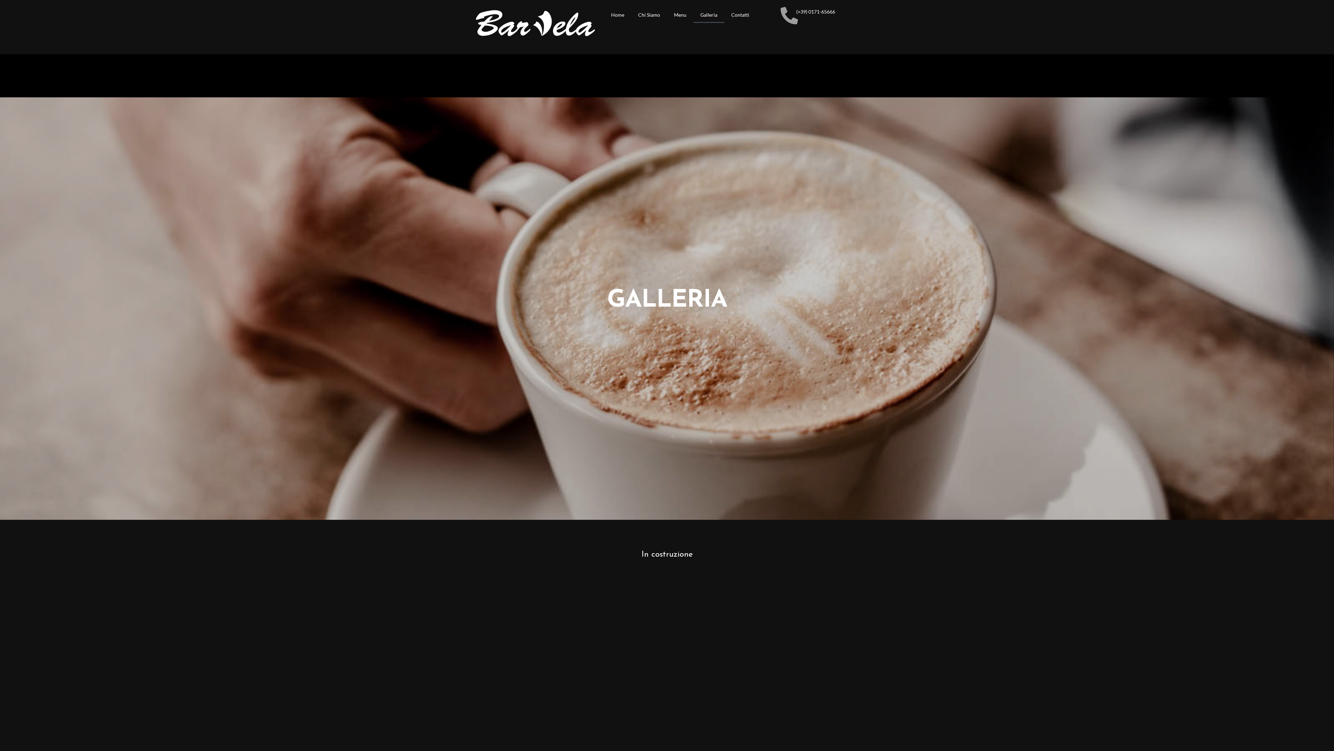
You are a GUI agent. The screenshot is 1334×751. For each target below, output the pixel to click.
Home (617, 15)
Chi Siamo (649, 15)
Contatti (740, 15)
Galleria (708, 15)
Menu (680, 15)
